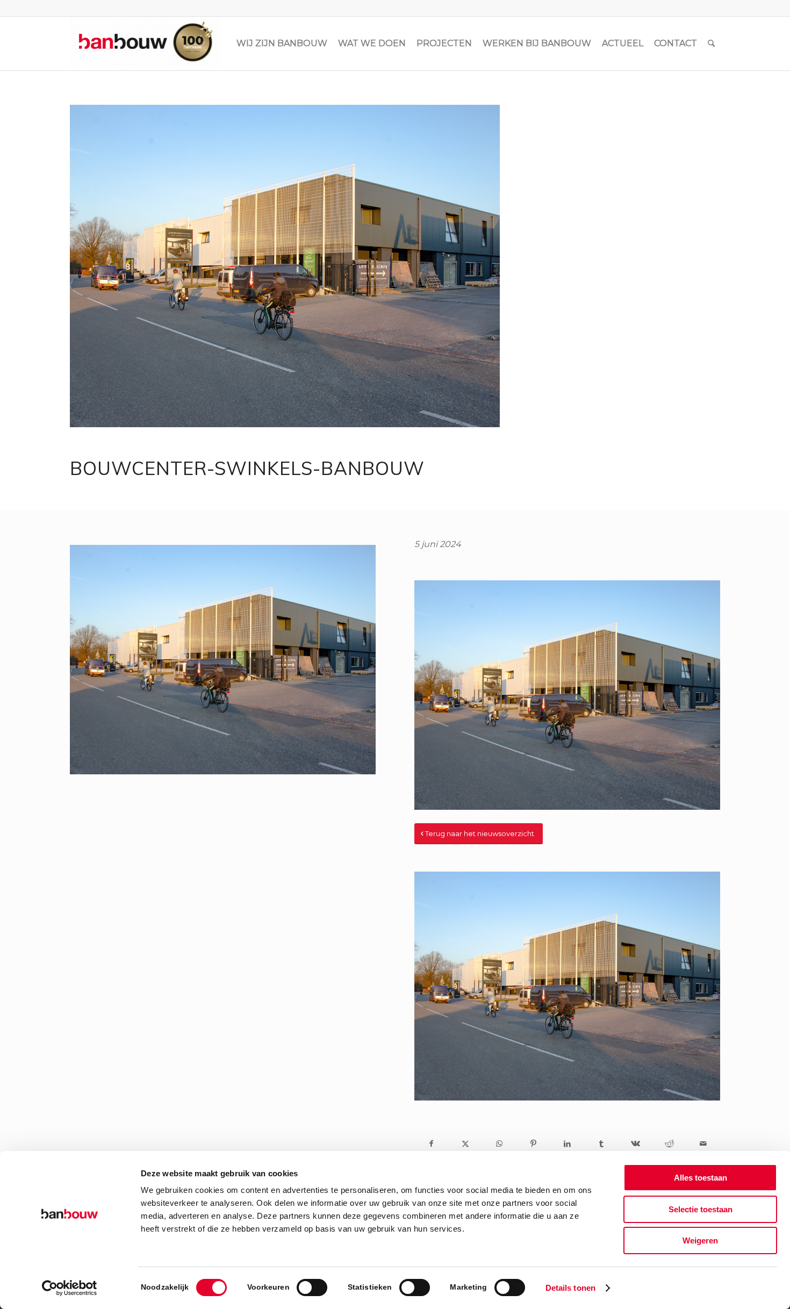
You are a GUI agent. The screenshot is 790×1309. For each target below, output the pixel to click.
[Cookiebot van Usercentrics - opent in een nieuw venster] (70, 1288)
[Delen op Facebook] (431, 1143)
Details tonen (570, 1287)
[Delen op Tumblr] (601, 1143)
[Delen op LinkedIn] (567, 1143)
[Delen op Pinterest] (533, 1143)
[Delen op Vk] (635, 1143)
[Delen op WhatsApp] (499, 1143)
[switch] (312, 1287)
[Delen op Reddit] (669, 1143)
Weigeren (700, 1240)
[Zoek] (711, 43)
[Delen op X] (465, 1143)
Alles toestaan (700, 1177)
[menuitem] (282, 43)
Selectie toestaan (700, 1209)
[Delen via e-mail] (703, 1143)
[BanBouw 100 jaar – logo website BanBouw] (144, 43)
